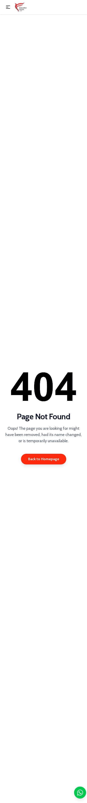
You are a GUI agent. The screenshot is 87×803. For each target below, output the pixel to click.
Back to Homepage (43, 459)
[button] (8, 7)
